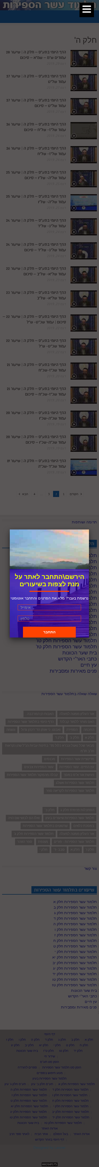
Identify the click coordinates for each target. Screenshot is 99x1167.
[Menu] (86, 10)
